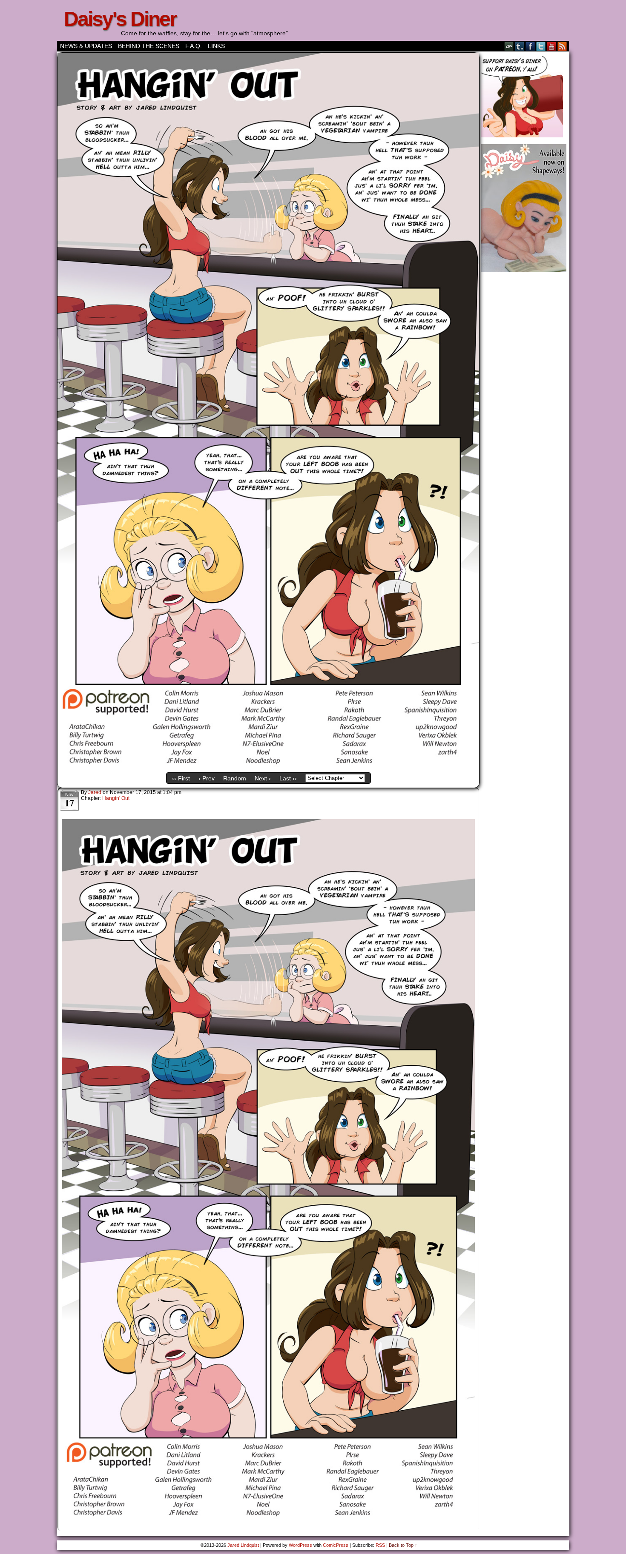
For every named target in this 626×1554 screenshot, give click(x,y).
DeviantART (509, 46)
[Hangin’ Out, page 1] (268, 766)
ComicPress (335, 1545)
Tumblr (519, 46)
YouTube (551, 46)
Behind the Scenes (148, 46)
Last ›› (288, 778)
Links (216, 46)
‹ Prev (206, 778)
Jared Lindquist (243, 1545)
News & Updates (86, 46)
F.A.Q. (193, 46)
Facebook (530, 46)
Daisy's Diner (120, 19)
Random (234, 778)
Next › (263, 778)
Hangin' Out (115, 798)
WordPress (300, 1545)
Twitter (541, 46)
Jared (94, 792)
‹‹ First (181, 778)
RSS (562, 46)
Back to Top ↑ (403, 1545)
